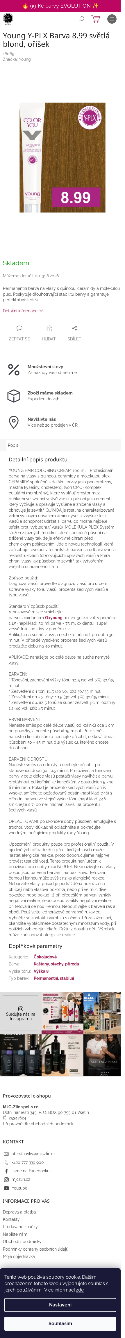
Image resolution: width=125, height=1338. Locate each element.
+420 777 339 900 (28, 1162)
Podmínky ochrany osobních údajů (35, 1249)
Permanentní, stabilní (54, 978)
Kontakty (11, 1219)
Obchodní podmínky (22, 1241)
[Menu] (112, 19)
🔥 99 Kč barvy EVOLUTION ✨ (60, 6)
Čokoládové (45, 957)
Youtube (19, 1188)
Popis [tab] (13, 445)
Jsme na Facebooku (30, 1171)
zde (80, 1290)
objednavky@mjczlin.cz (34, 1153)
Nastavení (60, 1305)
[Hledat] (81, 19)
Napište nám (15, 1234)
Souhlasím (60, 1323)
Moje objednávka (19, 1256)
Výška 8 (41, 971)
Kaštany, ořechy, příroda (56, 964)
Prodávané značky (20, 1226)
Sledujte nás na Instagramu (20, 1016)
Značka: (17, 59)
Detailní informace (20, 311)
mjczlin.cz (21, 1179)
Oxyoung (54, 617)
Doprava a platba (19, 1212)
